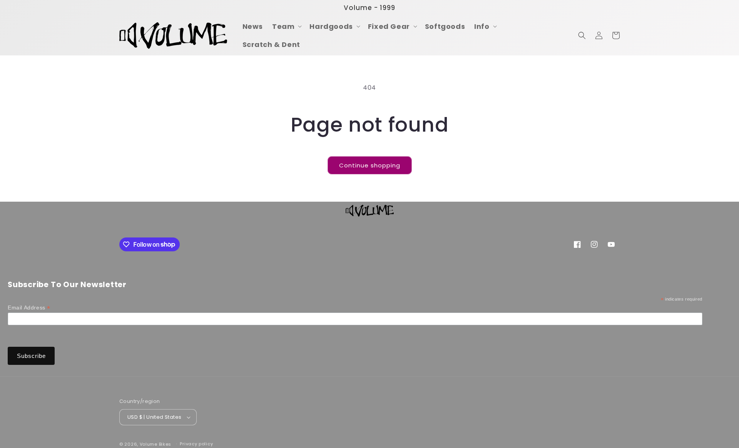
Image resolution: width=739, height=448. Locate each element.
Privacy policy (196, 444)
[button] (286, 26)
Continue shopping (369, 165)
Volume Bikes (155, 444)
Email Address (29, 307)
